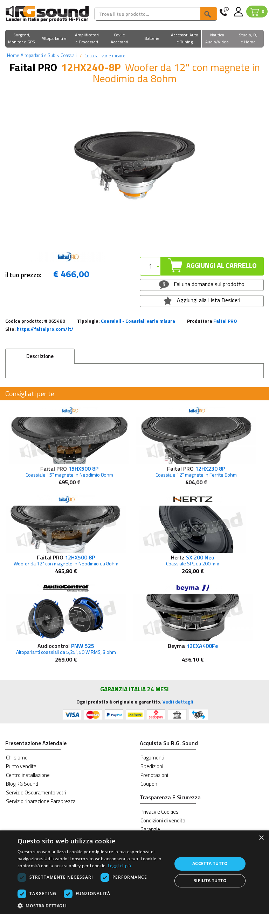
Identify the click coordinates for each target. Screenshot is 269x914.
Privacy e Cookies (159, 812)
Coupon (148, 784)
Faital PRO (225, 320)
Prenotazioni (154, 775)
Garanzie (150, 829)
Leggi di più (119, 866)
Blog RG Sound (22, 784)
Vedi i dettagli (178, 701)
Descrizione (40, 356)
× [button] (261, 838)
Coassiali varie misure (104, 55)
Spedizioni (151, 766)
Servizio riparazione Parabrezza (41, 801)
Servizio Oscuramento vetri (36, 792)
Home (13, 55)
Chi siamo (17, 758)
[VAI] (208, 13)
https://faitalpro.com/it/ (45, 329)
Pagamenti (152, 758)
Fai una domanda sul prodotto (208, 284)
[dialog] (134, 872)
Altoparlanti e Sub (38, 55)
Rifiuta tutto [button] (210, 881)
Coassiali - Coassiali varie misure (138, 320)
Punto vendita (21, 766)
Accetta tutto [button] (210, 863)
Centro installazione (28, 775)
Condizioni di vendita (162, 820)
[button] (21, 39)
